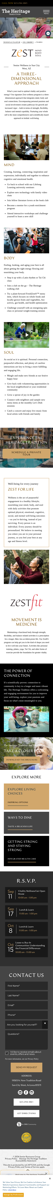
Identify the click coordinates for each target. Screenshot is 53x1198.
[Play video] (26, 147)
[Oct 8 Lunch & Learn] (26, 929)
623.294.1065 (26, 1102)
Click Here (12, 1190)
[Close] (50, 1178)
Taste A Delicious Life (20, 826)
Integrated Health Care (22, 859)
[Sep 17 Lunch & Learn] (26, 912)
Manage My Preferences (13, 1195)
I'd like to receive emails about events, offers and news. (25, 1053)
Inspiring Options (18, 802)
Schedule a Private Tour (26, 453)
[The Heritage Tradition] (15, 12)
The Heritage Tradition (11, 42)
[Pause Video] (48, 33)
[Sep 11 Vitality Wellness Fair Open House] (26, 895)
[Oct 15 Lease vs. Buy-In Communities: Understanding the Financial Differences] (26, 948)
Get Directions (28, 1115)
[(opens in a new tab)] (21, 1092)
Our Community (28, 42)
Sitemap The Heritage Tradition (33, 1159)
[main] (26, 454)
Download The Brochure (22, 760)
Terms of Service (32, 1167)
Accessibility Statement (25, 1161)
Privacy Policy (33, 1059)
